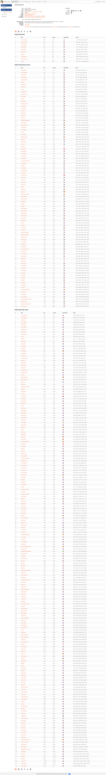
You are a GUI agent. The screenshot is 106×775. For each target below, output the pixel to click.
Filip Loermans (23, 239)
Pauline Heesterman (24, 634)
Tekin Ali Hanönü (24, 175)
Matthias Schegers (24, 370)
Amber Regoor (23, 108)
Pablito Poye (23, 179)
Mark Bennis (23, 139)
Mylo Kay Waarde (24, 625)
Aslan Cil (22, 187)
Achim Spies (23, 191)
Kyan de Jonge (23, 732)
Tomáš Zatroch (23, 49)
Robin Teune (23, 110)
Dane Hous (23, 703)
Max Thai (22, 222)
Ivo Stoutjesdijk (23, 56)
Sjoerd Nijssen (23, 158)
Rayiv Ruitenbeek (24, 646)
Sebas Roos (23, 758)
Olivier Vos (23, 54)
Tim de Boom (23, 594)
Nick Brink (22, 663)
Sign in (103, 1)
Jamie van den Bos (24, 608)
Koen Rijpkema (23, 101)
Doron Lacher (23, 520)
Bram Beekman (23, 151)
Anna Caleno (23, 584)
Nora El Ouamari (24, 744)
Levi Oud (22, 61)
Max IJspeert (23, 684)
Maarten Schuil (23, 141)
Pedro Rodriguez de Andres (25, 739)
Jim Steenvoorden (24, 237)
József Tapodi (23, 153)
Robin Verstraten (24, 210)
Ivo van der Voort (24, 253)
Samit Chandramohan (24, 249)
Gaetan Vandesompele (25, 194)
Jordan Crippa (23, 268)
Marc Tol (22, 132)
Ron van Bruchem (34, 16)
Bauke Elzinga (23, 675)
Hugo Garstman (23, 246)
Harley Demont (23, 715)
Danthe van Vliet (23, 763)
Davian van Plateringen (25, 589)
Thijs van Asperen (24, 306)
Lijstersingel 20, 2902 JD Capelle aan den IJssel (33, 11)
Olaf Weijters (23, 225)
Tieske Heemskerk (24, 208)
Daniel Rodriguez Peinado (25, 289)
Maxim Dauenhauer (24, 125)
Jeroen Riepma (23, 134)
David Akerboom (24, 213)
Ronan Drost (23, 115)
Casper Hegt (23, 275)
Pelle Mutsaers (23, 201)
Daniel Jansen (23, 620)
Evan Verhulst (23, 582)
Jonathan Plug (23, 127)
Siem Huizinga (23, 720)
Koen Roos (23, 98)
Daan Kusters (23, 341)
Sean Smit (22, 665)
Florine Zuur (23, 203)
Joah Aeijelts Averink (24, 696)
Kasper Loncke (23, 227)
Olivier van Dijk (23, 572)
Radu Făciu (23, 515)
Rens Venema (23, 565)
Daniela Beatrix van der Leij (25, 579)
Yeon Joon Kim (23, 263)
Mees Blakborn (23, 244)
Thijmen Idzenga (24, 196)
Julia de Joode (23, 725)
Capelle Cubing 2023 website (29, 13)
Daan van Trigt (23, 694)
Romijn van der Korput (25, 234)
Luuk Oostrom (23, 751)
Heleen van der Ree (28, 16)
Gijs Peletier (23, 165)
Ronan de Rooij (23, 156)
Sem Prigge (23, 708)
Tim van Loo (23, 144)
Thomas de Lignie (24, 170)
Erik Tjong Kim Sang (24, 641)
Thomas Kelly (23, 556)
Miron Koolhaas (23, 256)
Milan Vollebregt (23, 746)
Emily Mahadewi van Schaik (25, 749)
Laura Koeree (23, 682)
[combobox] (82, 2)
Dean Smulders (23, 270)
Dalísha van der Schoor (25, 603)
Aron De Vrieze (23, 218)
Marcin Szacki (23, 651)
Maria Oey (22, 563)
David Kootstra (23, 365)
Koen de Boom (23, 734)
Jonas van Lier (23, 177)
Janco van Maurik (24, 575)
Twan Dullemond (42, 16)
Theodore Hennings (24, 718)
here (41, 19)
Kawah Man (23, 756)
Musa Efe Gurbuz (24, 558)
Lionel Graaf (23, 713)
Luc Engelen (23, 287)
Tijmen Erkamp (23, 596)
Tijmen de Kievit (23, 284)
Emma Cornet (23, 632)
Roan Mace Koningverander (25, 570)
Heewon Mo (23, 146)
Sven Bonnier (23, 639)
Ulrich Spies (23, 658)
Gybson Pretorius (24, 301)
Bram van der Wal (24, 467)
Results (4, 5)
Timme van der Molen (24, 637)
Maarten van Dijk (24, 627)
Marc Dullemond (23, 163)
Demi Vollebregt (23, 613)
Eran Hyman (23, 282)
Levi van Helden (23, 622)
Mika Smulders (23, 47)
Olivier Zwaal (23, 272)
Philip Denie (23, 670)
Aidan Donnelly (23, 587)
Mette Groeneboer (24, 610)
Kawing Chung (23, 672)
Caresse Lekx (23, 649)
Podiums (5, 7)
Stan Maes (23, 280)
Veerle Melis (23, 479)
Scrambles (5, 16)
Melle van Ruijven (24, 591)
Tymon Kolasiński (28, 26)
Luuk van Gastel (23, 122)
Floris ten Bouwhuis (24, 706)
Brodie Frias (23, 644)
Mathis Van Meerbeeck (25, 618)
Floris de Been (23, 680)
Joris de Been (23, 761)
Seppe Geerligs (23, 730)
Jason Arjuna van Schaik (25, 160)
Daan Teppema (23, 577)
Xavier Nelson (23, 258)
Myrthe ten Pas (23, 251)
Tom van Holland (24, 241)
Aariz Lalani (23, 560)
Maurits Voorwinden (24, 687)
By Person (5, 14)
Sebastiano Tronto (34, 17)
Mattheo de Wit (23, 51)
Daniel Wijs (23, 206)
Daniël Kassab (23, 113)
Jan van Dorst (23, 172)
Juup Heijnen (23, 277)
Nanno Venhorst (24, 294)
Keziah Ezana (23, 189)
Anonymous (23, 653)
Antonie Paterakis (55, 26)
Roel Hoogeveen (23, 129)
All (4, 9)
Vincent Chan (23, 96)
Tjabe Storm (23, 606)
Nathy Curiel (23, 727)
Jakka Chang (23, 182)
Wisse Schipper (23, 668)
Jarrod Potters (23, 689)
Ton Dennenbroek (42, 17)
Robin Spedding (23, 765)
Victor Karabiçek (24, 711)
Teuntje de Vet (23, 184)
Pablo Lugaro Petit (24, 656)
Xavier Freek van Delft (24, 742)
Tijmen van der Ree (24, 79)
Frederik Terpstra (24, 699)
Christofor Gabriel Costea (25, 120)
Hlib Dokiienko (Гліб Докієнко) (26, 299)
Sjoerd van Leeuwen (24, 103)
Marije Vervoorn (23, 737)
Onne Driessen (23, 544)
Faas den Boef (23, 615)
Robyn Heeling (23, 677)
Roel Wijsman (23, 601)
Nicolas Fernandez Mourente (26, 303)
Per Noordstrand (24, 265)
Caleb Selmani (23, 220)
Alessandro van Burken (25, 232)
